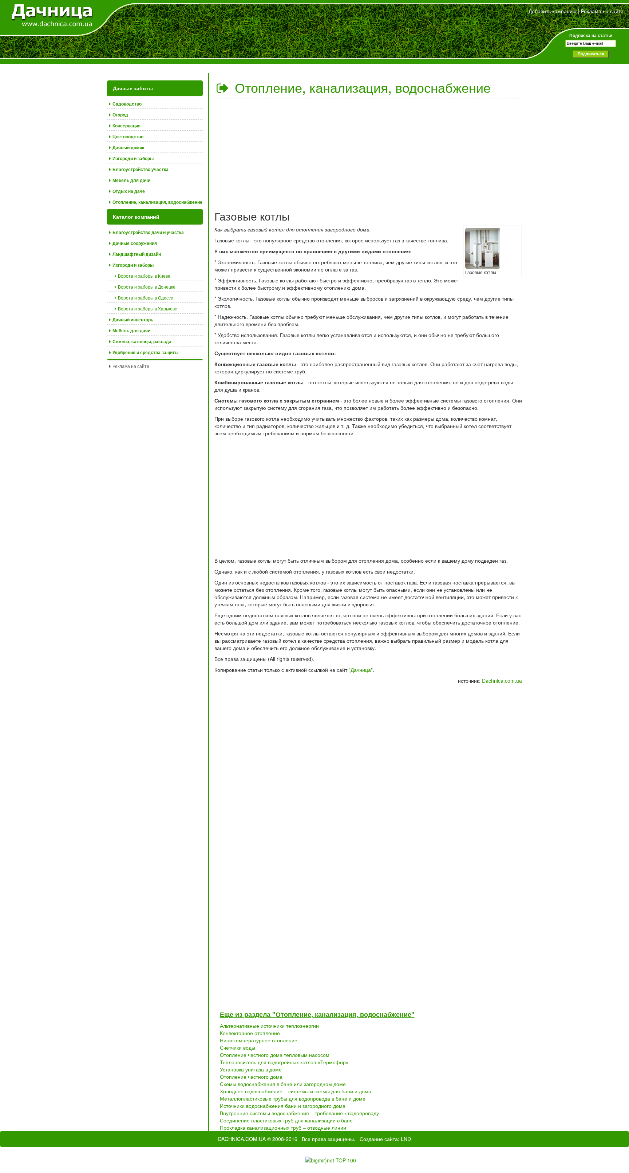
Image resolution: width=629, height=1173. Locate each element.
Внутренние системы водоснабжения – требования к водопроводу (299, 1113)
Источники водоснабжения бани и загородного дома (282, 1105)
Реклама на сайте (602, 11)
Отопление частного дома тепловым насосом (274, 1054)
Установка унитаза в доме (251, 1069)
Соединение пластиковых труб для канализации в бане (286, 1120)
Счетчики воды (237, 1047)
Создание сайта (379, 1138)
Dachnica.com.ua (502, 680)
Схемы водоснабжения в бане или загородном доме (283, 1083)
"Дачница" (361, 669)
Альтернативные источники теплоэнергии (269, 1025)
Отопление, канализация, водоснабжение (361, 87)
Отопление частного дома (251, 1076)
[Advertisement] (368, 152)
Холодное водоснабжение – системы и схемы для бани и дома (295, 1091)
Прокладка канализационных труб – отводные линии (283, 1127)
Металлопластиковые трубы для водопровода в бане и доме (292, 1098)
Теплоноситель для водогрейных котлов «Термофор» (284, 1062)
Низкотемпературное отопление (258, 1040)
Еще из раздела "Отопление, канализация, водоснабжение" (317, 1014)
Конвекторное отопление (250, 1033)
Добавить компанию (553, 11)
